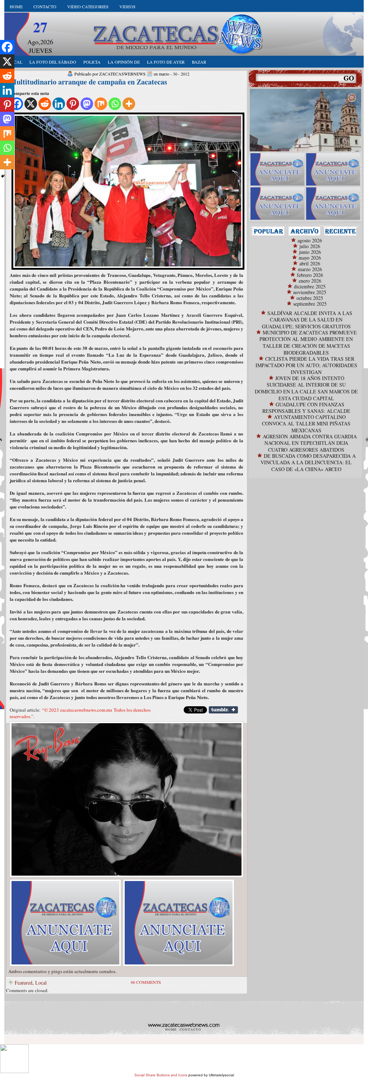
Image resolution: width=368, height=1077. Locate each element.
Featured (23, 982)
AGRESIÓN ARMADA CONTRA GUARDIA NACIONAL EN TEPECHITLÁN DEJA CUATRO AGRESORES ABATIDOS (310, 443)
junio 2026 (310, 251)
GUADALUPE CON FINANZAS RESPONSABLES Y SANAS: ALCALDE (306, 407)
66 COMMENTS (146, 982)
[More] (129, 103)
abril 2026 (309, 263)
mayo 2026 (310, 257)
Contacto (44, 6)
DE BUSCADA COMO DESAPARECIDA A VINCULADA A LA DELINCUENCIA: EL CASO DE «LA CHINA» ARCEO (308, 462)
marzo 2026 (310, 269)
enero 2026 (310, 280)
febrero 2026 (310, 274)
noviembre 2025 (309, 292)
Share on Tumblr (223, 709)
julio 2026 (309, 246)
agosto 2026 (310, 240)
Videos (127, 6)
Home (16, 6)
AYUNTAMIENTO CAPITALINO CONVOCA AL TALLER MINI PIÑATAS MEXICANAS (306, 424)
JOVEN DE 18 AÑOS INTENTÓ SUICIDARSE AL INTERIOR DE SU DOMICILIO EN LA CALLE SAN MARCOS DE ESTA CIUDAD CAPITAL (306, 388)
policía (92, 62)
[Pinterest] (72, 103)
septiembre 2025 (310, 303)
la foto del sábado (52, 62)
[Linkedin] (58, 103)
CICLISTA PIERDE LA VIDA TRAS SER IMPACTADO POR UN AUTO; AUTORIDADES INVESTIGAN (306, 365)
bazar (199, 62)
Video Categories (88, 6)
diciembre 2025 (310, 286)
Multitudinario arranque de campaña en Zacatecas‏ (88, 82)
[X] (30, 103)
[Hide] (3, 176)
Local (41, 982)
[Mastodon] (86, 103)
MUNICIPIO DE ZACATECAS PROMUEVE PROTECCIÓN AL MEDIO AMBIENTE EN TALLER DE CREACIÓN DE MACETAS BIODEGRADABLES (308, 342)
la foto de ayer (166, 62)
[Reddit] (44, 103)
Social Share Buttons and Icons (160, 1075)
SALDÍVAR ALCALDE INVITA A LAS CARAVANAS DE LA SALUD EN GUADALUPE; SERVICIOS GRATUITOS (307, 320)
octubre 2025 (309, 298)
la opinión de (124, 62)
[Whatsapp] (115, 103)
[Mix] (101, 103)
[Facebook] (7, 47)
